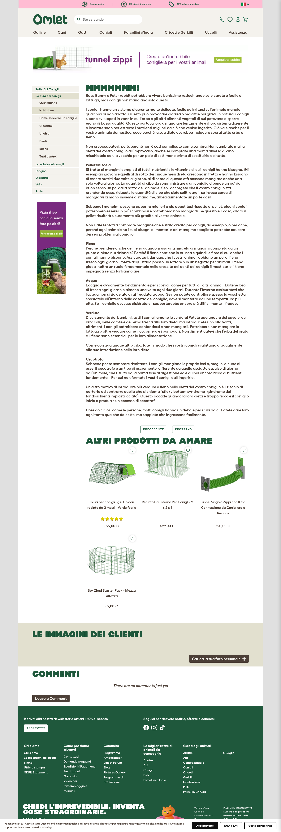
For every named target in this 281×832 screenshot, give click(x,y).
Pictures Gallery (115, 772)
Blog (107, 767)
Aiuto (39, 191)
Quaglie (228, 753)
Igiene (43, 148)
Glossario (42, 177)
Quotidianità (48, 102)
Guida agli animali (197, 746)
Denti (43, 141)
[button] (220, 746)
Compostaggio (193, 762)
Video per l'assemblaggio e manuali (75, 785)
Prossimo (183, 429)
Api (145, 765)
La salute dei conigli (50, 164)
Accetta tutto (205, 825)
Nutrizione (46, 110)
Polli (146, 775)
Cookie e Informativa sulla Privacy (203, 815)
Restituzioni (72, 771)
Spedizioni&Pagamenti (80, 766)
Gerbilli (188, 777)
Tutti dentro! (48, 156)
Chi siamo (31, 753)
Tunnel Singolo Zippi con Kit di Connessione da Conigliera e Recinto (223, 507)
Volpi (39, 184)
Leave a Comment (51, 698)
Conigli (148, 770)
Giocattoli (46, 125)
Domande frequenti (77, 761)
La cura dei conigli (48, 96)
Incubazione (191, 782)
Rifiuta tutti (231, 825)
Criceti (188, 772)
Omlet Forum (113, 762)
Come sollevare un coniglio (58, 118)
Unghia (44, 133)
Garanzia (70, 776)
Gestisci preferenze (260, 825)
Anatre (148, 760)
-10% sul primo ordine (187, 4)
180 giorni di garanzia (139, 4)
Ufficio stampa (34, 767)
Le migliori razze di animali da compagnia (157, 749)
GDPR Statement (36, 772)
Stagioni (41, 171)
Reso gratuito (96, 4)
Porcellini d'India (154, 780)
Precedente (153, 429)
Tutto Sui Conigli (47, 89)
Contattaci (71, 756)
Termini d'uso (201, 808)
